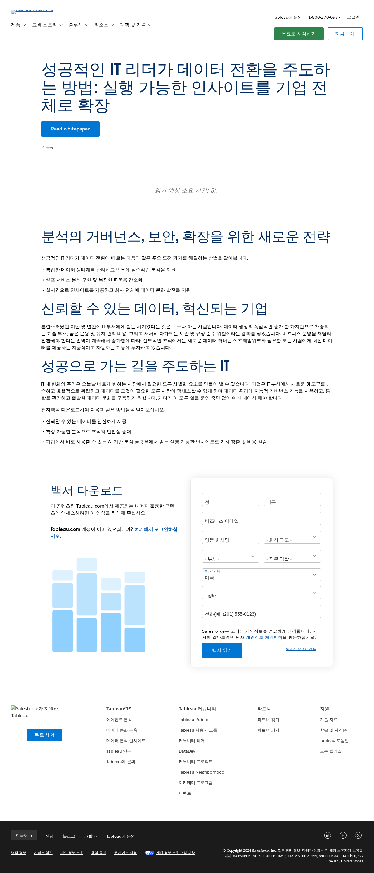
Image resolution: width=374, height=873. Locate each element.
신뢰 (49, 836)
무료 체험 (44, 735)
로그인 (353, 17)
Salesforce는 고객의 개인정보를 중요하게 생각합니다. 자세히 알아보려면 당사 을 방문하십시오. (259, 634)
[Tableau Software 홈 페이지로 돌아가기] (33, 9)
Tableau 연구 (118, 751)
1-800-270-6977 (324, 17)
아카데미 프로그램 (196, 782)
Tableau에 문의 (287, 17)
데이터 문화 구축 (121, 730)
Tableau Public (193, 719)
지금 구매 (345, 34)
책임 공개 (98, 852)
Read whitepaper (70, 129)
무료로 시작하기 (299, 34)
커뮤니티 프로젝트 (196, 761)
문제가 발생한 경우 (301, 649)
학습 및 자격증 (333, 730)
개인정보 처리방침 (264, 637)
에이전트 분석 (119, 719)
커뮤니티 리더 (192, 740)
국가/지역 (212, 571)
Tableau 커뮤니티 (197, 709)
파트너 (264, 709)
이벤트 (185, 793)
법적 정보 (18, 852)
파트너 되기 (268, 730)
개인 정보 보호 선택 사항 (175, 852)
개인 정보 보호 (71, 852)
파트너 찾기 (268, 719)
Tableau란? (118, 709)
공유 (49, 147)
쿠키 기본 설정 (125, 852)
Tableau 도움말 (334, 740)
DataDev (187, 751)
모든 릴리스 (331, 751)
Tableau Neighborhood (201, 772)
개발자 (90, 836)
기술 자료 (328, 719)
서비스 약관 (43, 852)
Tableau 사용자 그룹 (198, 730)
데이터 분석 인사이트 (126, 740)
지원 (324, 709)
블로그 (69, 836)
